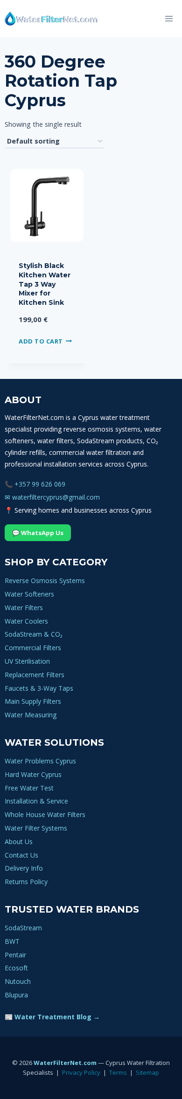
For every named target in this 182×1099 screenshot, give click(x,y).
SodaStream (23, 927)
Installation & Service (36, 801)
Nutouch (18, 981)
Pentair (15, 954)
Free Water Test (29, 787)
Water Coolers (26, 621)
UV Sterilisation (27, 661)
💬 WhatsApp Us (37, 533)
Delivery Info (24, 868)
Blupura (16, 994)
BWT (12, 941)
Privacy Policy (81, 1072)
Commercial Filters (33, 647)
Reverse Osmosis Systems (45, 580)
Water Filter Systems (36, 828)
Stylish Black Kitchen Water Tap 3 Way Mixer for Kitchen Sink (44, 283)
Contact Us (21, 855)
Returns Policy (26, 881)
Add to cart (41, 341)
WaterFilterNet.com (65, 1062)
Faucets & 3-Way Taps (39, 688)
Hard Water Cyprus (33, 774)
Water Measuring (30, 714)
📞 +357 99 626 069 (35, 484)
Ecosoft (16, 967)
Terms (118, 1072)
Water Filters (24, 607)
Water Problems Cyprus (40, 760)
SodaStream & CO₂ (34, 634)
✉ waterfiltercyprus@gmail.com (52, 497)
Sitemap (147, 1072)
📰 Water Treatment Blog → (52, 1016)
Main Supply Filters (33, 701)
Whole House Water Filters (45, 814)
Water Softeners (29, 594)
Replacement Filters (34, 674)
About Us (19, 841)
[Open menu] (168, 18)
